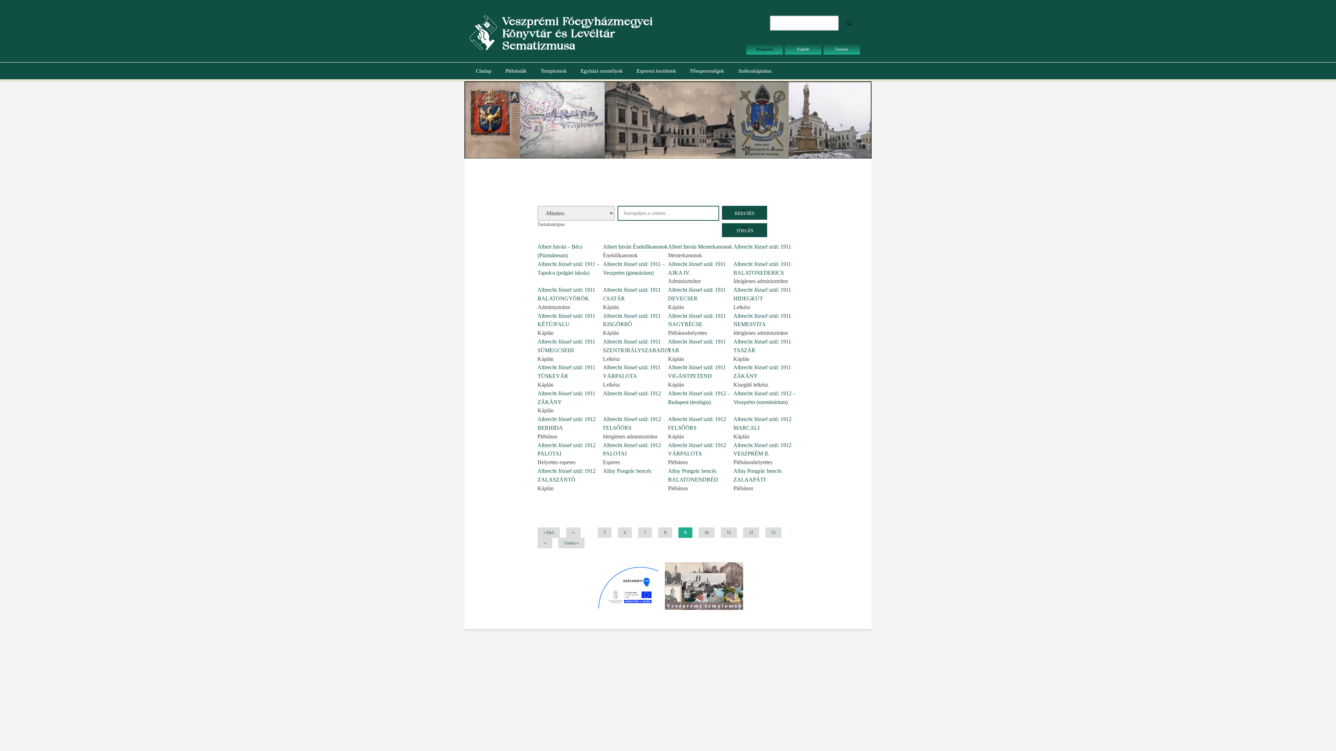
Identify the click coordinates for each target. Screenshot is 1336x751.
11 (731, 532)
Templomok (554, 71)
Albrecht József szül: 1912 (632, 393)
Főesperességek (707, 71)
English (803, 49)
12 (753, 532)
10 (709, 532)
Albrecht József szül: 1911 (762, 247)
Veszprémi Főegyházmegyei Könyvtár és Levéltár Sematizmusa (577, 33)
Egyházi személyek (602, 71)
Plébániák (516, 71)
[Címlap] (483, 32)
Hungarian (764, 49)
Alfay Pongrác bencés (627, 471)
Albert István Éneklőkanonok (635, 247)
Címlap (484, 71)
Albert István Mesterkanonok (700, 247)
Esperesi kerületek (656, 71)
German (841, 49)
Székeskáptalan (755, 71)
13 (775, 532)
